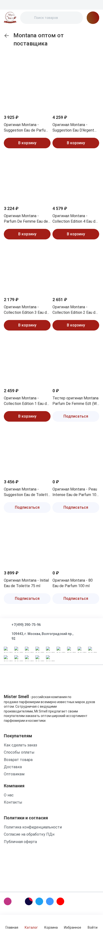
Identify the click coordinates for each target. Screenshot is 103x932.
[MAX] (18, 901)
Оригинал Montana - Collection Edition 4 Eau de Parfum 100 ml (74, 219)
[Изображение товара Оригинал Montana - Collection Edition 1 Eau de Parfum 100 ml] (27, 359)
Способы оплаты (19, 752)
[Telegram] (39, 901)
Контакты (13, 802)
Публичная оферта (20, 841)
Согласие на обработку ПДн (29, 834)
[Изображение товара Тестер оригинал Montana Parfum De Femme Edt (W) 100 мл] (75, 359)
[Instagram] (7, 901)
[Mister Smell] (10, 17)
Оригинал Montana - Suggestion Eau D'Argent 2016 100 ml (73, 127)
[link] (7, 36)
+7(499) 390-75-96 (26, 625)
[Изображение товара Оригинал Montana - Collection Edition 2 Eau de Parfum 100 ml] (75, 268)
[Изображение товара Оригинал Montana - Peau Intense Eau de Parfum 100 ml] (75, 450)
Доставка (13, 767)
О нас (9, 795)
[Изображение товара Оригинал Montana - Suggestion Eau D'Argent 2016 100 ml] (75, 86)
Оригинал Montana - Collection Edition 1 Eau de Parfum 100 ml (26, 401)
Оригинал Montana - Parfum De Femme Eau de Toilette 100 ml (26, 219)
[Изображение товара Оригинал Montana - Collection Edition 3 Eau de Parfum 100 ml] (27, 268)
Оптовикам (14, 774)
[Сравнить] (44, 81)
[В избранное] (44, 69)
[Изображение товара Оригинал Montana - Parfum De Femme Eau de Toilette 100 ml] (27, 177)
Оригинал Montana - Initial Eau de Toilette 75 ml (26, 583)
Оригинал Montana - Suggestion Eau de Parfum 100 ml (26, 127)
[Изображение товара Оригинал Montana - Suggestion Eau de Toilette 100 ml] (27, 450)
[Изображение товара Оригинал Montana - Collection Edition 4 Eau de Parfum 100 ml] (75, 177)
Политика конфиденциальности (33, 827)
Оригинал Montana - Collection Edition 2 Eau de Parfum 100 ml (74, 310)
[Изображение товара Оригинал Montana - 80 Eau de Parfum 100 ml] (75, 541)
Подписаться (75, 416)
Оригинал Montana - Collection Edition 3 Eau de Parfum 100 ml (26, 310)
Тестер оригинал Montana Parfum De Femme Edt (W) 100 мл (75, 401)
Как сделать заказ (20, 745)
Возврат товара (18, 759)
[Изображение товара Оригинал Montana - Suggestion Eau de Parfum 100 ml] (27, 86)
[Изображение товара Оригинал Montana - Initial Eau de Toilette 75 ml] (27, 541)
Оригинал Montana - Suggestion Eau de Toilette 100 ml (27, 492)
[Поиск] (28, 18)
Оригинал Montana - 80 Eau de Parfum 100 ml (72, 583)
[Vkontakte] (50, 901)
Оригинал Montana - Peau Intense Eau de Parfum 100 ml (75, 492)
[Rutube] (29, 901)
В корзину (27, 143)
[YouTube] (60, 901)
